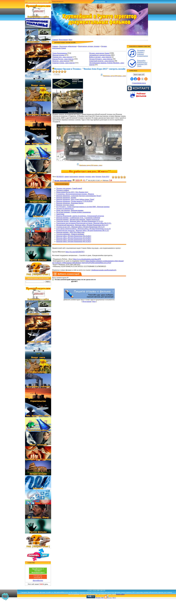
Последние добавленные (68, 46)
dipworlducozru (38, 580)
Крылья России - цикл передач (63, 59)
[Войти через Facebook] (135, 78)
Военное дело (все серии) (65, 205)
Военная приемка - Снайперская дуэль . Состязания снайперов (78, 218)
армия (66, 176)
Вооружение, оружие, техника (88, 46)
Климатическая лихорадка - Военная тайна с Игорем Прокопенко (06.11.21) (82, 230)
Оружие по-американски (65, 208)
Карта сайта (120, 594)
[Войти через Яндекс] (138, 78)
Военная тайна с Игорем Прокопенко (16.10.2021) (73, 239)
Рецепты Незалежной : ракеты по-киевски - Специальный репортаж (80, 216)
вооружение (73, 176)
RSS (106, 1)
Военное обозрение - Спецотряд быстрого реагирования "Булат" (78, 196)
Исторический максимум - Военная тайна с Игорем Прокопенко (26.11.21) (82, 225)
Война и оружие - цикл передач (100, 57)
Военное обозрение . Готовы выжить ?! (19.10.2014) (74, 201)
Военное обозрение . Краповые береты (69, 203)
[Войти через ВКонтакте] (131, 78)
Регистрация (63, 39)
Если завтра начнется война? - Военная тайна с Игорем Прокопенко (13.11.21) (83, 229)
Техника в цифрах (62, 190)
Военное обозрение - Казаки (66, 197)
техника (88, 176)
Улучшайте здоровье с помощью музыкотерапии (142, 53)
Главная (55, 39)
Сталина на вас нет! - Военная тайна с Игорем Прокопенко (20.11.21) (80, 227)
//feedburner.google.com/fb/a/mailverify (103, 270)
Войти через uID (139, 74)
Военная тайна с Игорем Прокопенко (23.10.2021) (73, 238)
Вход (70, 39)
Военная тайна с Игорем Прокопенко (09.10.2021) (73, 241)
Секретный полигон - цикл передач (101, 61)
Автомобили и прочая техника (100, 55)
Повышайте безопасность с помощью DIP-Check (142, 63)
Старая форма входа (139, 83)
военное (81, 176)
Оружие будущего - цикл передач (100, 59)
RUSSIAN (60, 176)
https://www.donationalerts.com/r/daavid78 (87, 259)
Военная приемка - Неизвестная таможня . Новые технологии (78, 219)
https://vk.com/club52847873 (75, 252)
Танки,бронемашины (59, 53)
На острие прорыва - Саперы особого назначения (73, 212)
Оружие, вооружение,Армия (99, 53)
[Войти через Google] (142, 79)
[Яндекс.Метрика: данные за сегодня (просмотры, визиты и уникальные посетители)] (111, 596)
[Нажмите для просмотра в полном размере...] (67, 113)
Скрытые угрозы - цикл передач (63, 63)
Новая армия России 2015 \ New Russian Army (72, 192)
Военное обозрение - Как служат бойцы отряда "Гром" (75, 199)
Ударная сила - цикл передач (62, 57)
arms (93, 176)
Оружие (98, 176)
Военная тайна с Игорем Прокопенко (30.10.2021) (73, 236)
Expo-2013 (105, 176)
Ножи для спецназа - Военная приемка (69, 210)
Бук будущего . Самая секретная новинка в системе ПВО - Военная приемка (82, 207)
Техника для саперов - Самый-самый (69, 188)
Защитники (60, 214)
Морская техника (58, 55)
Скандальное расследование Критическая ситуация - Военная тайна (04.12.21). (83, 223)
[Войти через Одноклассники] (145, 78)
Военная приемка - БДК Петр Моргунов (70, 232)
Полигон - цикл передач (60, 61)
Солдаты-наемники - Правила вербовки (70, 234)
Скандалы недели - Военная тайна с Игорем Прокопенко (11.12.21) (79, 221)
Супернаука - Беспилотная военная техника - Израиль (75, 194)
